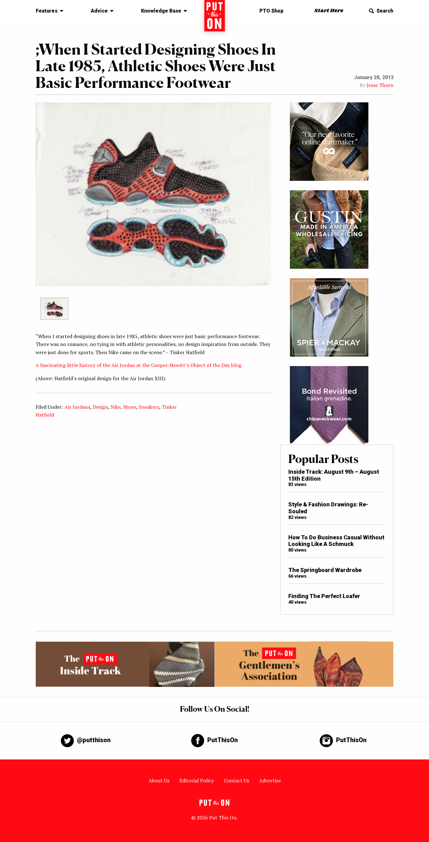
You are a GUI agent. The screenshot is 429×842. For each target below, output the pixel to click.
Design (100, 406)
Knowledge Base (161, 11)
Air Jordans (77, 406)
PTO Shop (271, 11)
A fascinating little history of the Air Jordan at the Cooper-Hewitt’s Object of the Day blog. (138, 365)
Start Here (328, 10)
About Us (159, 780)
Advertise (270, 780)
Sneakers (149, 406)
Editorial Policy (196, 780)
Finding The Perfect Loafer (324, 596)
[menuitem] (48, 11)
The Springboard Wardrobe (324, 570)
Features (46, 11)
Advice (99, 11)
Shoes (129, 406)
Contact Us (236, 780)
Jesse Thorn (380, 85)
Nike (116, 406)
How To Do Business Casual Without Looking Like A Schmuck (336, 541)
